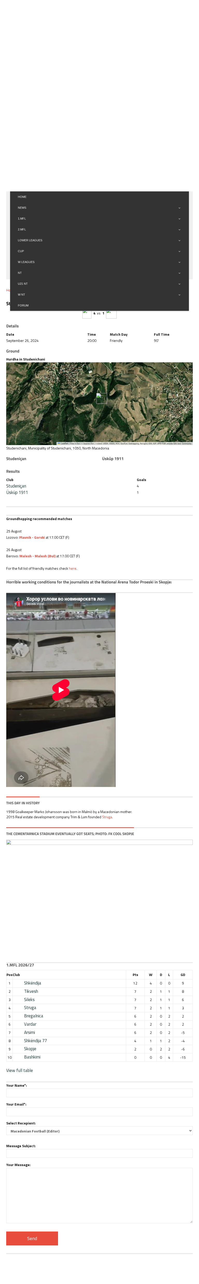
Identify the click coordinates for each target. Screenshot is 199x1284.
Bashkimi (32, 1057)
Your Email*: (16, 1104)
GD (183, 974)
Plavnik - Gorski (32, 537)
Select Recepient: (21, 1123)
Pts (135, 974)
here (72, 568)
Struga (107, 817)
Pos (9, 974)
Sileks (29, 999)
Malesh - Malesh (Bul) (37, 556)
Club (16, 974)
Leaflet (64, 443)
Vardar (30, 1024)
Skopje (30, 1048)
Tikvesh (31, 991)
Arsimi (29, 1032)
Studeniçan (16, 486)
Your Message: (18, 1164)
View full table (19, 1070)
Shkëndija (32, 983)
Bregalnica (33, 1015)
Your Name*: (16, 1085)
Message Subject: (21, 1145)
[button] (99, 398)
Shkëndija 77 (35, 1040)
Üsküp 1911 (17, 492)
